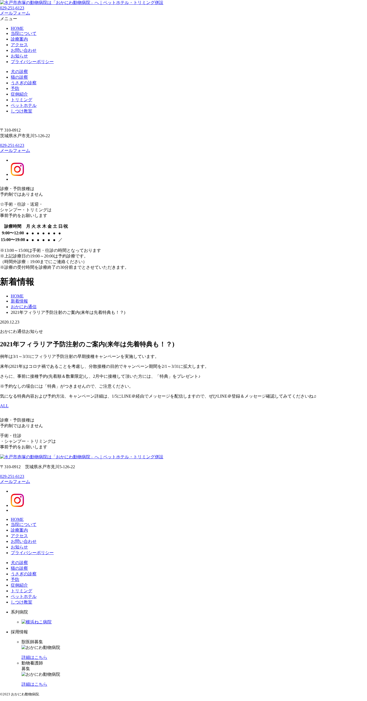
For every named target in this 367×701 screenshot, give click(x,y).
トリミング (21, 99)
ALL (4, 406)
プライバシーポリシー (32, 61)
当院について (24, 33)
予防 (15, 88)
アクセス (19, 44)
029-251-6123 (12, 8)
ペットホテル (24, 105)
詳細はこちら (34, 657)
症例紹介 (19, 94)
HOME (17, 28)
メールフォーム (15, 150)
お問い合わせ (24, 50)
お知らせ (19, 56)
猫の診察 (19, 77)
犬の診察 (19, 71)
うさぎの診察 (24, 83)
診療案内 (19, 39)
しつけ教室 (21, 111)
